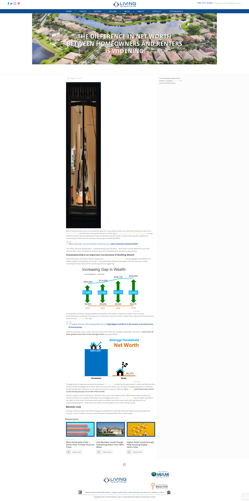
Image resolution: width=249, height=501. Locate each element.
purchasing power (126, 398)
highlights (81, 318)
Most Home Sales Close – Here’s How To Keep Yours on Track (80, 444)
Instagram (124, 464)
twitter (11, 3)
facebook (7, 3)
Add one (176, 81)
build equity (109, 384)
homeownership (72, 233)
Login (119, 497)
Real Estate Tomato (149, 497)
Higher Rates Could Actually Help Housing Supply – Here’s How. (140, 444)
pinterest (18, 3)
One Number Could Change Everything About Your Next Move (110, 444)
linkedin (15, 3)
